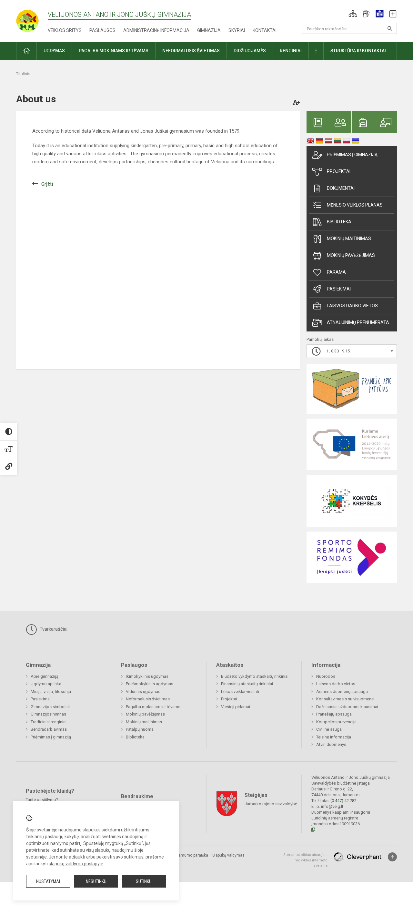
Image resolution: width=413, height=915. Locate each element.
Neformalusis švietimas (148, 698)
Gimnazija (209, 30)
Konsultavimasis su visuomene (345, 698)
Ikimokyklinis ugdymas (147, 676)
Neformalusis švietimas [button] (191, 50)
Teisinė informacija (333, 737)
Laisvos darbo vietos (352, 305)
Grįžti (47, 184)
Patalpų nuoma (140, 729)
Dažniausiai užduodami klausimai (347, 706)
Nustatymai (48, 881)
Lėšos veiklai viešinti (240, 691)
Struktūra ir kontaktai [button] (358, 50)
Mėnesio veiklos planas (355, 205)
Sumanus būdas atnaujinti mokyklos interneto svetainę (305, 860)
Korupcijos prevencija (336, 721)
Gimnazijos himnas (48, 714)
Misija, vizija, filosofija (51, 691)
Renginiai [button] (291, 50)
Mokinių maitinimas (349, 238)
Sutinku (144, 881)
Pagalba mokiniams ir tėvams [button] (113, 50)
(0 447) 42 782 (343, 800)
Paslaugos (102, 30)
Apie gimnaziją (44, 676)
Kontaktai (265, 30)
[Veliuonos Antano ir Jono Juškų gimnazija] (32, 19)
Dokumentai (341, 188)
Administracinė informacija (156, 30)
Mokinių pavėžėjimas (351, 255)
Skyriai (236, 30)
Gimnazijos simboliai (50, 706)
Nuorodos (325, 676)
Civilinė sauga (329, 729)
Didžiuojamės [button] (250, 50)
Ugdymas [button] (54, 50)
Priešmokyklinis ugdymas (149, 683)
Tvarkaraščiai (52, 629)
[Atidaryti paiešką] (390, 28)
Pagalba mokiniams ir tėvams (153, 706)
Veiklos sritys (65, 30)
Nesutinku (96, 881)
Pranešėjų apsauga (334, 714)
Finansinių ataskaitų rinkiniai (247, 683)
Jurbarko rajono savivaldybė (271, 803)
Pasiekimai (339, 288)
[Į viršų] (392, 856)
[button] (352, 13)
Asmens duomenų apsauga (342, 691)
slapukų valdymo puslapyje (76, 863)
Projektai (338, 171)
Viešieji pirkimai (235, 706)
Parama (336, 272)
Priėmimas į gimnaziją (352, 154)
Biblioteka (339, 221)
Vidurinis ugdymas (143, 691)
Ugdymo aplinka (46, 683)
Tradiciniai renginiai (48, 721)
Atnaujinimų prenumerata (358, 322)
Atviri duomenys (331, 744)
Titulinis (23, 73)
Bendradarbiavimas (49, 729)
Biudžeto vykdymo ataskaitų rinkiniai (254, 676)
